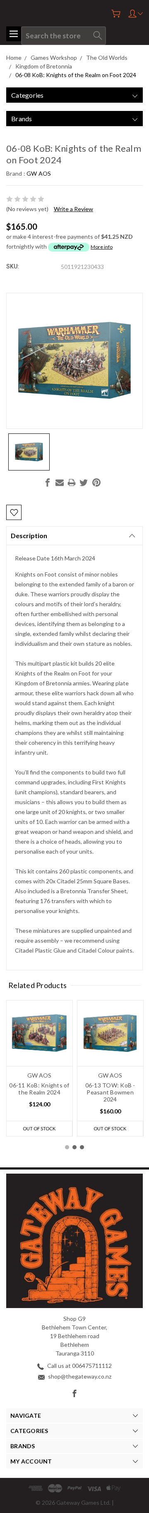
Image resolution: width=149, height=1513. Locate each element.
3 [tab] (82, 1147)
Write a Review (73, 208)
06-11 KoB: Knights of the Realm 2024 (39, 1089)
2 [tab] (74, 1147)
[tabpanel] (39, 1068)
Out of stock (39, 1128)
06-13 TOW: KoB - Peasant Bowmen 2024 (110, 1092)
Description (29, 535)
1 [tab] (67, 1147)
